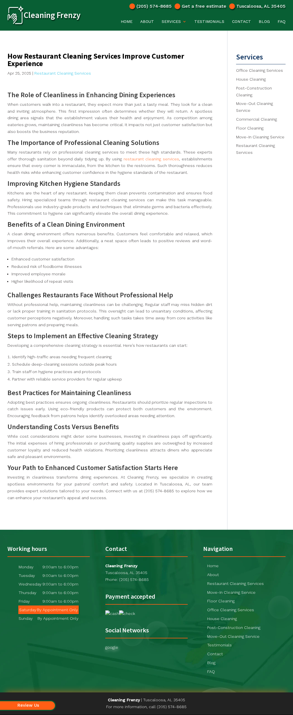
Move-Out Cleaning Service (233, 636)
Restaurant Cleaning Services (62, 73)
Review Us (28, 705)
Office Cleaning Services (230, 610)
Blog (264, 21)
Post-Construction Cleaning (233, 627)
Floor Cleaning (221, 601)
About (147, 21)
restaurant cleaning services (151, 159)
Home (126, 21)
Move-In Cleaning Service (231, 592)
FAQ (282, 21)
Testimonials (209, 21)
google (111, 647)
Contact (241, 21)
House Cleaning (222, 618)
